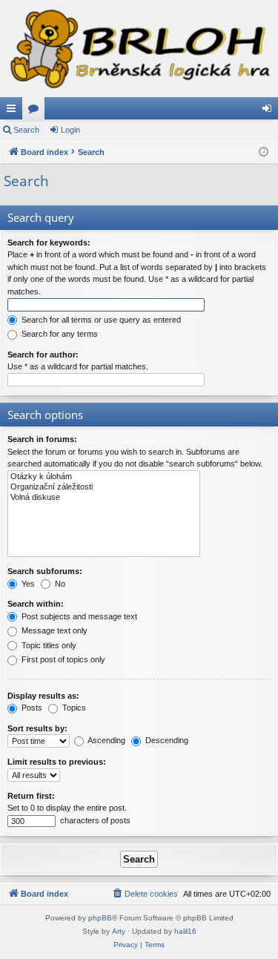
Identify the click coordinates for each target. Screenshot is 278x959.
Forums (36, 111)
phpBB (100, 918)
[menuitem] (144, 894)
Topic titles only (47, 645)
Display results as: (43, 695)
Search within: (35, 603)
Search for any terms (58, 333)
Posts (30, 707)
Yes (27, 583)
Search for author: (43, 354)
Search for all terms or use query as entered (100, 319)
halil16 (185, 931)
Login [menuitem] (270, 111)
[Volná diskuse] (104, 497)
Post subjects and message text (78, 616)
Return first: (31, 795)
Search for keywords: (48, 242)
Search (26, 129)
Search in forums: (42, 439)
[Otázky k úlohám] (104, 477)
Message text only (53, 630)
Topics (73, 707)
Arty (118, 931)
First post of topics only (62, 659)
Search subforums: (44, 571)
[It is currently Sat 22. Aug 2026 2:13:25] (263, 152)
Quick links (14, 111)
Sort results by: (37, 728)
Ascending (105, 740)
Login (70, 129)
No (59, 583)
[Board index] (139, 48)
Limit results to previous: (56, 761)
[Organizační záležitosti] (104, 487)
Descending (165, 740)
